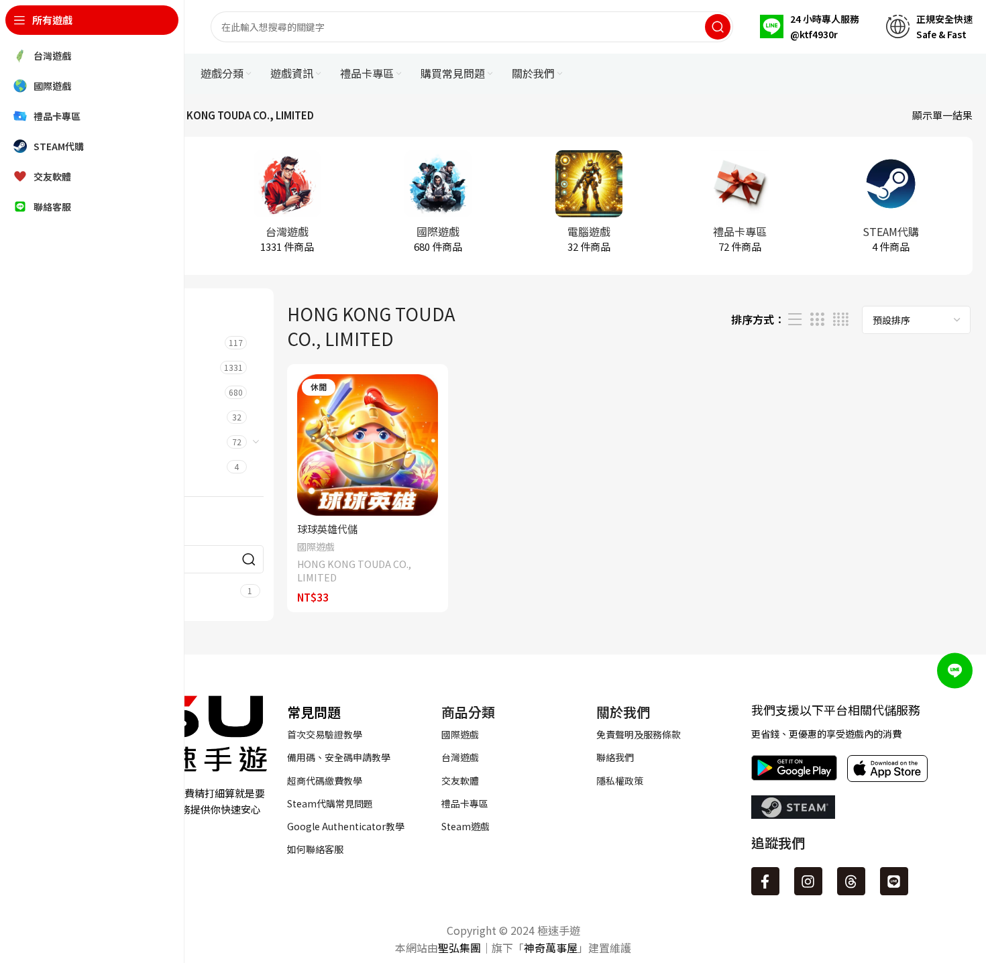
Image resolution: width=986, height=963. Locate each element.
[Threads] (851, 881)
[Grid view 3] (817, 319)
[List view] (795, 319)
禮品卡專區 (464, 803)
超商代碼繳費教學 (324, 780)
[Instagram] (808, 881)
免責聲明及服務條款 (638, 734)
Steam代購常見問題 (330, 803)
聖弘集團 (459, 948)
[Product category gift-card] (739, 206)
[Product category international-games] (437, 206)
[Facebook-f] (765, 881)
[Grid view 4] (840, 319)
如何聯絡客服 (315, 849)
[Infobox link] (809, 26)
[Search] (717, 27)
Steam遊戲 (465, 826)
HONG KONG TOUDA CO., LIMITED (354, 570)
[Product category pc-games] (588, 206)
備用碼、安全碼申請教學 (338, 757)
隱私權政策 (619, 780)
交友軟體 (460, 780)
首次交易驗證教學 (324, 734)
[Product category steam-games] (890, 206)
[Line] (894, 881)
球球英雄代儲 (327, 529)
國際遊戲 (316, 546)
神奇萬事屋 (551, 948)
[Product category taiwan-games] (286, 206)
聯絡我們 (615, 757)
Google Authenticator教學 (345, 826)
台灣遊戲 (460, 757)
